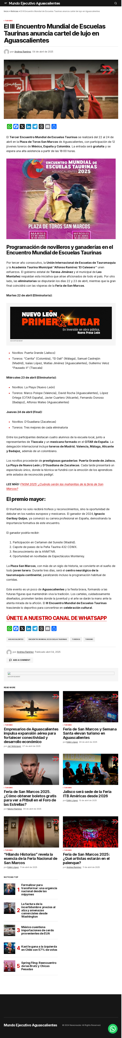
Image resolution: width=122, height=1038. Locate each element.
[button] (6, 3)
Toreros (76, 639)
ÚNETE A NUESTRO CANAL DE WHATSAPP (56, 618)
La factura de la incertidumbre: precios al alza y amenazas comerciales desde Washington (38, 910)
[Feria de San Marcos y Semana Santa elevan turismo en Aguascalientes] (90, 706)
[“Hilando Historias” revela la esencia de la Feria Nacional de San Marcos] (31, 832)
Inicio (6, 11)
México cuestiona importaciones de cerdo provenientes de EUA (37, 930)
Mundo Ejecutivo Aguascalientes (34, 3)
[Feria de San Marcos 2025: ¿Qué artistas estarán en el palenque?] (90, 832)
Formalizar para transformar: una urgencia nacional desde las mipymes (39, 889)
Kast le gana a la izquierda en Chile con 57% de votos (39, 948)
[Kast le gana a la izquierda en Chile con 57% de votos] (9, 948)
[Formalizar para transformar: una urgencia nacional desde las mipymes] (9, 889)
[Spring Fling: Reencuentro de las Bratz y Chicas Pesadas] (9, 966)
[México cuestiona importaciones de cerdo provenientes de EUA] (9, 930)
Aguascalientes (16, 639)
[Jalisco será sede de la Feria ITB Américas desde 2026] (90, 769)
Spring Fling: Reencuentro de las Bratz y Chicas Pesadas (38, 966)
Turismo (9, 21)
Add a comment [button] (21, 660)
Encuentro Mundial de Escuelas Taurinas (48, 639)
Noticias (14, 11)
